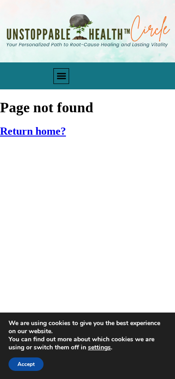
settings (99, 348)
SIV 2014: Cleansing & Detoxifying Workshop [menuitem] (86, 219)
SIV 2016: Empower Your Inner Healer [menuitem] (71, 177)
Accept (26, 364)
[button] (61, 76)
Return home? (33, 131)
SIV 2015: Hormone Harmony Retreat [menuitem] (72, 198)
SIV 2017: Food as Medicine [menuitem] (55, 156)
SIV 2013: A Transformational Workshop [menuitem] (78, 240)
